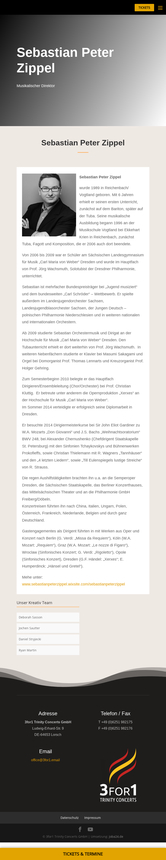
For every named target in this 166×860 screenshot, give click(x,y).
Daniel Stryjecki (30, 639)
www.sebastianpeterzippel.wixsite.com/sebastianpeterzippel (73, 584)
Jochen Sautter (29, 628)
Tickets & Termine (83, 854)
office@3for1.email (45, 760)
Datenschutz (70, 818)
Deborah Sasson (30, 617)
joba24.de (116, 836)
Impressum (92, 818)
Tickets (144, 7)
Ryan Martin (28, 650)
